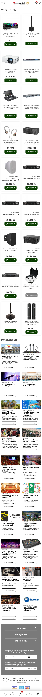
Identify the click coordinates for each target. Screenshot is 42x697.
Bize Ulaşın (21, 640)
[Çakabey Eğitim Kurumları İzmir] (10, 516)
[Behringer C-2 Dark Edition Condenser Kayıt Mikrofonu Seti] (31, 311)
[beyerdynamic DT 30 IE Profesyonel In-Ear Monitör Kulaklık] (10, 131)
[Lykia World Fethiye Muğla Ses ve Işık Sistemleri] (31, 516)
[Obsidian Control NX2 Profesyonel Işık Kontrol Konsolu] (10, 95)
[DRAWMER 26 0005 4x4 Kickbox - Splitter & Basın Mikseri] (31, 275)
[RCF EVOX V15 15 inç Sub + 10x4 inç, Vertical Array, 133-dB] (31, 23)
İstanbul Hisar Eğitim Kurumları (30, 496)
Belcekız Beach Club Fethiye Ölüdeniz (30, 441)
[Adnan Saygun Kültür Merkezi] (10, 488)
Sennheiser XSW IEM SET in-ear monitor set (10, 580)
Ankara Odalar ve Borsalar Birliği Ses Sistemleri (9, 608)
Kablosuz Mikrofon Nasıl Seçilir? (9, 385)
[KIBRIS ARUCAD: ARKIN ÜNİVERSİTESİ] (10, 349)
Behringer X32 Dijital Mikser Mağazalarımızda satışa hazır (30, 553)
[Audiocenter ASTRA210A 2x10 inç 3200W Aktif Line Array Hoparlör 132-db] (31, 131)
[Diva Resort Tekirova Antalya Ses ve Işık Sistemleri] (10, 543)
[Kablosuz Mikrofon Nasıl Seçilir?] (10, 376)
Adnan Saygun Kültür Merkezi (10, 496)
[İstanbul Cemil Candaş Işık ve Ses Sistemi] (10, 460)
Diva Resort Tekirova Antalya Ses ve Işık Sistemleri (10, 553)
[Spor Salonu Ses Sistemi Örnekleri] (31, 376)
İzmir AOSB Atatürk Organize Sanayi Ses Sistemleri (30, 608)
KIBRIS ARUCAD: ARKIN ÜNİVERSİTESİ (10, 357)
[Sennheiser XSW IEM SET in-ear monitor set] (10, 571)
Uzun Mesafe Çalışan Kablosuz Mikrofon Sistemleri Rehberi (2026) (31, 358)
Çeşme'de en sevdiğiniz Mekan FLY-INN (10, 413)
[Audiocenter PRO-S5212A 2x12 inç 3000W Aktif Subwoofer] (31, 239)
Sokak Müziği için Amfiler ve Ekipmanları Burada (10, 441)
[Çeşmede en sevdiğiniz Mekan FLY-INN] (10, 404)
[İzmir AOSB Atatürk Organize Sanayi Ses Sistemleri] (31, 599)
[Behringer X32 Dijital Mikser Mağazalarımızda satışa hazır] (31, 543)
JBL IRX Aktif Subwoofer (27, 580)
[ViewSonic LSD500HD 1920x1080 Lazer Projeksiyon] (10, 59)
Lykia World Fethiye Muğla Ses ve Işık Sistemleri (30, 525)
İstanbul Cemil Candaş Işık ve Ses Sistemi (9, 469)
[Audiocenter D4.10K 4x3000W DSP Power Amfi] (10, 275)
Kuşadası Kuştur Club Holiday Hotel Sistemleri (31, 413)
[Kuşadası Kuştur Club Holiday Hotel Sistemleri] (31, 404)
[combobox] (7, 668)
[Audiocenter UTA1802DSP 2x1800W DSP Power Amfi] (10, 203)
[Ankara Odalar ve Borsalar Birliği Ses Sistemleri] (10, 599)
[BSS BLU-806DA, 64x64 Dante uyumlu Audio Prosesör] (31, 59)
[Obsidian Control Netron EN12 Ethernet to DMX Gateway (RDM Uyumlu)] (31, 95)
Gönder (33, 657)
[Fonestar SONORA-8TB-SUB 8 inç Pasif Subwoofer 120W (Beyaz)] (10, 167)
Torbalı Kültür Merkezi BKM (31, 468)
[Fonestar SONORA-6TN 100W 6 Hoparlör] (10, 239)
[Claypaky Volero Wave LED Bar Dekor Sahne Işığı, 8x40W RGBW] (10, 23)
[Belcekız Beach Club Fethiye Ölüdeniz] (31, 432)
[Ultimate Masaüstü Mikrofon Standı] (10, 311)
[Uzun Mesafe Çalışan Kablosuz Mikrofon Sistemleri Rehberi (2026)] (31, 349)
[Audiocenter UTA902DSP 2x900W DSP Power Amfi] (31, 203)
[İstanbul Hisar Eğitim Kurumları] (31, 488)
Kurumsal (21, 628)
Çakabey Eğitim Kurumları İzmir (8, 524)
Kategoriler (21, 634)
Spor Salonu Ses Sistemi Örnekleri (29, 385)
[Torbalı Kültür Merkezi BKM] (31, 460)
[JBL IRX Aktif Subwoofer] (31, 571)
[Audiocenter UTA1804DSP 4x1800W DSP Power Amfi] (31, 167)
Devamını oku (8, 367)
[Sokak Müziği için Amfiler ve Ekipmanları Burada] (10, 432)
